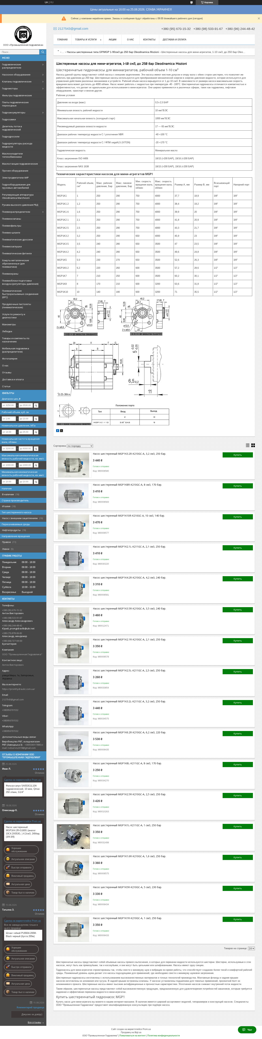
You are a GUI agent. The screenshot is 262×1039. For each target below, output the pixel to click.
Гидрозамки (9, 119)
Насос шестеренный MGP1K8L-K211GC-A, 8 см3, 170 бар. (127, 763)
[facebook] (57, 431)
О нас (5, 365)
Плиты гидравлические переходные (15, 104)
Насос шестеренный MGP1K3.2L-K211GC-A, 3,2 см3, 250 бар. (129, 701)
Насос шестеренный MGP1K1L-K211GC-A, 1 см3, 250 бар (127, 825)
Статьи (6, 386)
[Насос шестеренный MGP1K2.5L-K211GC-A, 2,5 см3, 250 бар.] (73, 681)
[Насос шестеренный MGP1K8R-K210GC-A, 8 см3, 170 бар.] (73, 496)
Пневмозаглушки (12, 246)
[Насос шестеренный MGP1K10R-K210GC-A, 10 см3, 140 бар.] (73, 527)
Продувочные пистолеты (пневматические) (16, 306)
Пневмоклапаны (11, 218)
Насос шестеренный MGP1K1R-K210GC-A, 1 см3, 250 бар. (127, 918)
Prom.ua (147, 1029)
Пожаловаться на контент (132, 1035)
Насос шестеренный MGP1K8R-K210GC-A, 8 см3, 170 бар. (127, 484)
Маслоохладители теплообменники (12, 155)
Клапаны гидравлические (17, 81)
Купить (238, 454)
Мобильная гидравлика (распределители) (15, 350)
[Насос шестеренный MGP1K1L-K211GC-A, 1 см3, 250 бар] (73, 836)
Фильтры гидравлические (17, 95)
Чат (250, 1029)
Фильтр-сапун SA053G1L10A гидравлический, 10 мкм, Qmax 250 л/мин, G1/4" (23, 788)
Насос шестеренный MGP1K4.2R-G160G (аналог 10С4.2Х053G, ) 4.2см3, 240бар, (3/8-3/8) (23, 832)
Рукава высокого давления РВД (20, 204)
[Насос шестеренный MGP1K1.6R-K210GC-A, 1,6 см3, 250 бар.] (73, 867)
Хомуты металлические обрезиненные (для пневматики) (15, 263)
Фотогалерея (9, 358)
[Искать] (42, 52)
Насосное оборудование (16, 74)
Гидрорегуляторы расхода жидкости (17, 145)
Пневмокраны (10, 273)
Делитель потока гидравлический (12, 128)
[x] (61, 431)
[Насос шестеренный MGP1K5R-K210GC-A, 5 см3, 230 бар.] (73, 898)
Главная (62, 39)
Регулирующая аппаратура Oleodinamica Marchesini (18, 196)
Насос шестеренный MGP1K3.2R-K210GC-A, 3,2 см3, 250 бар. (129, 453)
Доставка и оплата (13, 379)
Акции (112, 39)
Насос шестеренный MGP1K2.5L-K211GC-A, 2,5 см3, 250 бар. (129, 670)
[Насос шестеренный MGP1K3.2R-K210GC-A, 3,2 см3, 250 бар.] (73, 465)
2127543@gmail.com (13, 699)
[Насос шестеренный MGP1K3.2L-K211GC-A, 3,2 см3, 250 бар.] (73, 712)
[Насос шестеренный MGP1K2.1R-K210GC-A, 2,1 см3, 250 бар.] (73, 650)
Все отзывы (34, 1022)
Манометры (9, 324)
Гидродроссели (10, 136)
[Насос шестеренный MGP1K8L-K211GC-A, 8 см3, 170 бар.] (73, 774)
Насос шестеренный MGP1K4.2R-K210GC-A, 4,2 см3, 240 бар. (129, 577)
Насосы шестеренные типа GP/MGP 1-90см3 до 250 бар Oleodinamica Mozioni (113, 52)
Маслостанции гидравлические (20, 163)
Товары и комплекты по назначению (15, 340)
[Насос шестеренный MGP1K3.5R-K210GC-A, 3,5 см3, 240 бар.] (73, 619)
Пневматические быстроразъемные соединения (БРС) (20, 294)
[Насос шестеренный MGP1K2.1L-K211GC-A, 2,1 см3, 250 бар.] (73, 557)
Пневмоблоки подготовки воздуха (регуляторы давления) (20, 282)
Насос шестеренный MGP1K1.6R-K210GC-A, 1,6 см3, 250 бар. (129, 856)
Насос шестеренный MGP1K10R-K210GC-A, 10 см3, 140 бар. (129, 515)
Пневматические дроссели (17, 239)
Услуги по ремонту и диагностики (13, 316)
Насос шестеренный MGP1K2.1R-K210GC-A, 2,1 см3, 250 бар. (129, 639)
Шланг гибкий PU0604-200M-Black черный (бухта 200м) (21, 935)
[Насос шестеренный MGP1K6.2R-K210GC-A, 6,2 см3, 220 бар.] (73, 743)
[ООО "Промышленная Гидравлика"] (23, 34)
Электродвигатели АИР (15, 177)
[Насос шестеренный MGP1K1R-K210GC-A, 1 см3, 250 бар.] (73, 929)
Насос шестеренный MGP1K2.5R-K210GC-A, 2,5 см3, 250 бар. (129, 794)
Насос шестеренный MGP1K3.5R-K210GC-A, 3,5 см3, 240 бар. (129, 608)
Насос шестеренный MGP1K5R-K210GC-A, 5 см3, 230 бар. (127, 887)
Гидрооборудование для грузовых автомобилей (16, 186)
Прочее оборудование (15, 170)
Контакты (149, 39)
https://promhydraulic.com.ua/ (18, 689)
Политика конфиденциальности (163, 1035)
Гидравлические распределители (11, 66)
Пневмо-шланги (11, 232)
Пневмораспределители (16, 211)
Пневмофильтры (11, 225)
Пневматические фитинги (17, 253)
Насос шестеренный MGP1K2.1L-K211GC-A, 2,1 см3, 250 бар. (129, 546)
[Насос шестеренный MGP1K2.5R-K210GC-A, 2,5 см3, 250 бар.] (73, 805)
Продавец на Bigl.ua (131, 1032)
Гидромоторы (10, 88)
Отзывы (6, 372)
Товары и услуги (86, 39)
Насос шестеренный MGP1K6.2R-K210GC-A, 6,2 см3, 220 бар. (129, 732)
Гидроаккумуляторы (13, 112)
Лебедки (7, 331)
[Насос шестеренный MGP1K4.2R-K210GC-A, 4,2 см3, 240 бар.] (73, 588)
